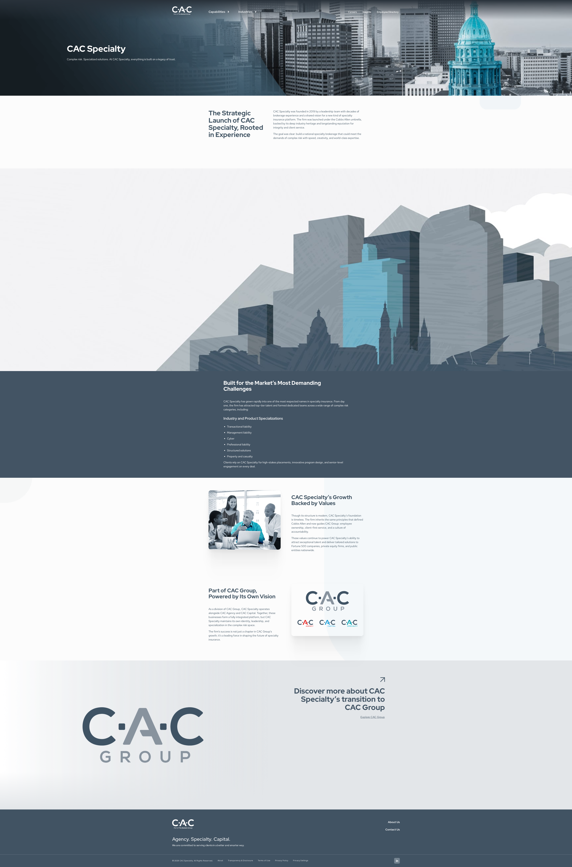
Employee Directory (388, 12)
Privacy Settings (300, 860)
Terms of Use (264, 860)
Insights (367, 12)
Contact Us (392, 829)
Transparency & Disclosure (240, 860)
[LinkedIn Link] (397, 861)
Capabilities (217, 12)
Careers (352, 12)
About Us (394, 822)
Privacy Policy (281, 860)
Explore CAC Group (372, 717)
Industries (245, 12)
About (220, 860)
